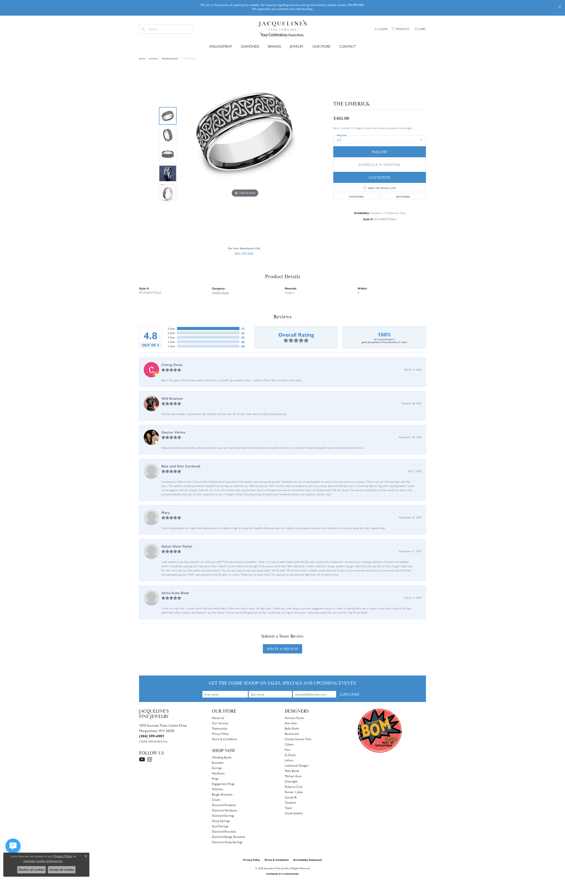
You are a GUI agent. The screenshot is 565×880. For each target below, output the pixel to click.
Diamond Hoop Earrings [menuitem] (227, 842)
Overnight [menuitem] (291, 781)
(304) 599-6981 (244, 253)
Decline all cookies (31, 869)
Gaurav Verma (173, 432)
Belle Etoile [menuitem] (292, 728)
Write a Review (282, 648)
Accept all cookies (61, 869)
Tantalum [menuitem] (290, 802)
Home (142, 58)
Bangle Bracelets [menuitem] (222, 794)
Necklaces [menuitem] (218, 773)
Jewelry (296, 46)
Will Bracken (172, 398)
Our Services (220, 723)
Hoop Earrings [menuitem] (221, 820)
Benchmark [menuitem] (292, 733)
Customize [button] (379, 177)
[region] (245, 154)
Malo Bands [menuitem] (292, 770)
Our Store (321, 46)
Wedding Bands (170, 58)
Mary (165, 512)
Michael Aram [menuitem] (293, 776)
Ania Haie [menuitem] (291, 723)
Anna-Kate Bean (175, 592)
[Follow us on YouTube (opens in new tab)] (142, 759)
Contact (347, 46)
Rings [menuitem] (215, 778)
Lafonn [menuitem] (289, 760)
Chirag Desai (171, 364)
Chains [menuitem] (216, 799)
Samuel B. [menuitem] (291, 797)
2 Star (171, 342)
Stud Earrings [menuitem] (220, 826)
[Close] (559, 6)
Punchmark (291, 873)
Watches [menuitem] (217, 789)
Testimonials (219, 728)
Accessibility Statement (307, 860)
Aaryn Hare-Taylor (176, 546)
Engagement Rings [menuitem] (223, 783)
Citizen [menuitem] (289, 744)
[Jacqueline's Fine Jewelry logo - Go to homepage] (282, 29)
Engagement (220, 46)
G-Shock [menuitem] (290, 754)
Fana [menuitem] (287, 749)
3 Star (171, 337)
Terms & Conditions (224, 739)
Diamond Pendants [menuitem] (224, 805)
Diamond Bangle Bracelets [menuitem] (228, 836)
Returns (403, 197)
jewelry (154, 58)
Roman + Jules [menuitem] (294, 792)
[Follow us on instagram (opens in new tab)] (149, 759)
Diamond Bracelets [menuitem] (224, 831)
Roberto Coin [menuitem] (294, 786)
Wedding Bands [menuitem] (221, 757)
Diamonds (250, 46)
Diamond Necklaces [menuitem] (224, 810)
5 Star (171, 328)
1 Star (171, 346)
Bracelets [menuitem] (217, 762)
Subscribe (350, 694)
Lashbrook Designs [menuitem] (296, 765)
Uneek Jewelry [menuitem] (294, 813)
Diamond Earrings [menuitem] (223, 815)
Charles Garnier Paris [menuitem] (298, 739)
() (243, 328)
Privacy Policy (220, 733)
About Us (218, 717)
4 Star (171, 333)
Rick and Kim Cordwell (180, 466)
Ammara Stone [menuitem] (294, 717)
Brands (274, 46)
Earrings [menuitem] (217, 768)
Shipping (356, 197)
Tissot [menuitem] (288, 807)
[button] (381, 29)
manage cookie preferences (42, 861)
